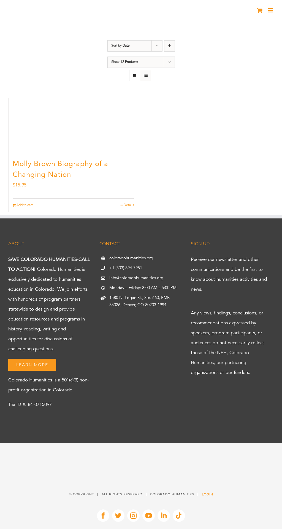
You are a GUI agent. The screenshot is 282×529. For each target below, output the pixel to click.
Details (129, 205)
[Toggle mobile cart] (259, 10)
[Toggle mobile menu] (271, 10)
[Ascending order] (169, 46)
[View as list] (145, 75)
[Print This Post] (141, 452)
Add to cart (25, 205)
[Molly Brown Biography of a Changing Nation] (73, 125)
